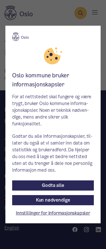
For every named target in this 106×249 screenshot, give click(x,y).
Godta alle (53, 185)
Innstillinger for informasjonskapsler (53, 213)
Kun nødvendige (53, 200)
